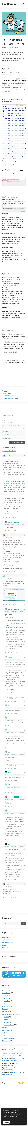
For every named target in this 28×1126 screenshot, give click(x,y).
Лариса (14, 611)
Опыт (4, 1027)
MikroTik (5, 990)
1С (4, 1033)
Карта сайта (6, 948)
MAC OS (6, 1017)
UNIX (5, 1019)
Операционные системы (10, 1014)
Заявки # (5, 1003)
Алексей (15, 708)
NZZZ (14, 524)
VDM (14, 720)
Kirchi (14, 732)
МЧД (6, 393)
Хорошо (6, 1122)
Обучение (5, 1011)
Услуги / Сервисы (8, 1038)
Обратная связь (7, 942)
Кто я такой (6, 937)
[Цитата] (15, 426)
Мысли (4, 1009)
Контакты (5, 945)
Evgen (14, 846)
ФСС (5, 391)
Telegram (5, 995)
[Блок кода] (17, 426)
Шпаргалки (6, 1041)
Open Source (6, 993)
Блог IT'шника (9, 4)
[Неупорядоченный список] (13, 426)
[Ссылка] (19, 426)
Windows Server (9, 1025)
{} (20, 425)
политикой (7, 1114)
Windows (6, 1022)
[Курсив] (6, 426)
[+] (22, 425)
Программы (6, 1030)
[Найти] (23, 923)
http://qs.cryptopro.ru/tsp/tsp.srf (14, 481)
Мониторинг (6, 1006)
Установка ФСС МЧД (11, 396)
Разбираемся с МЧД (11, 398)
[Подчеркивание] (7, 426)
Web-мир (5, 998)
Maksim (15, 787)
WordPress (7, 1001)
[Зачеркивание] (9, 426)
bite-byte (11, 522)
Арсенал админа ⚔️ (8, 940)
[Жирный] (4, 426)
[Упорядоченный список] (11, 426)
